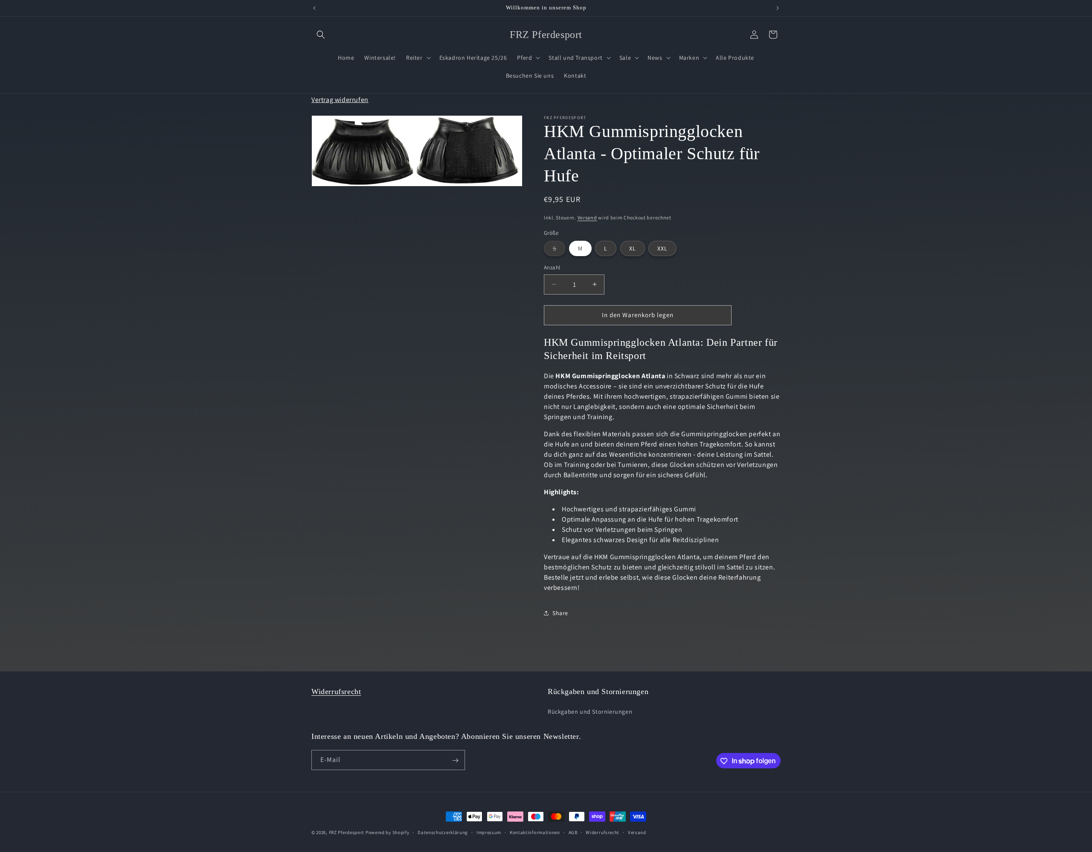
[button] (320, 34)
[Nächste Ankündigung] (777, 8)
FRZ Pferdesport (347, 832)
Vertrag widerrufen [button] (340, 100)
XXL (662, 248)
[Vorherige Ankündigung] (314, 8)
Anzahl (552, 267)
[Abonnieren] (455, 760)
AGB (573, 832)
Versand (587, 217)
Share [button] (560, 612)
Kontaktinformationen (535, 832)
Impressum (488, 832)
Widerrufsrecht (336, 691)
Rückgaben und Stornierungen (590, 711)
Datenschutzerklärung (443, 832)
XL (632, 248)
